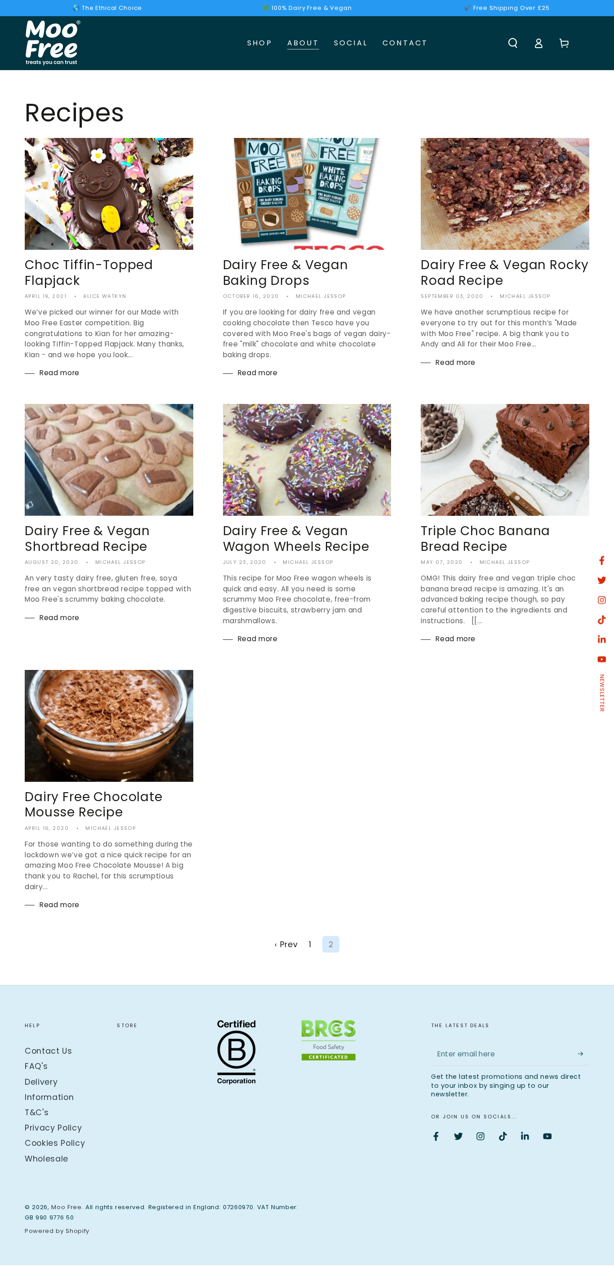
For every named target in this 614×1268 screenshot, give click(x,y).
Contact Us (48, 1051)
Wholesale (46, 1158)
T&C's (37, 1112)
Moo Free (66, 1207)
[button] (512, 43)
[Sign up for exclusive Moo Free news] (583, 1053)
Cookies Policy (55, 1143)
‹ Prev (286, 944)
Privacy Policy (53, 1127)
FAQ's (36, 1066)
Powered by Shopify (57, 1231)
